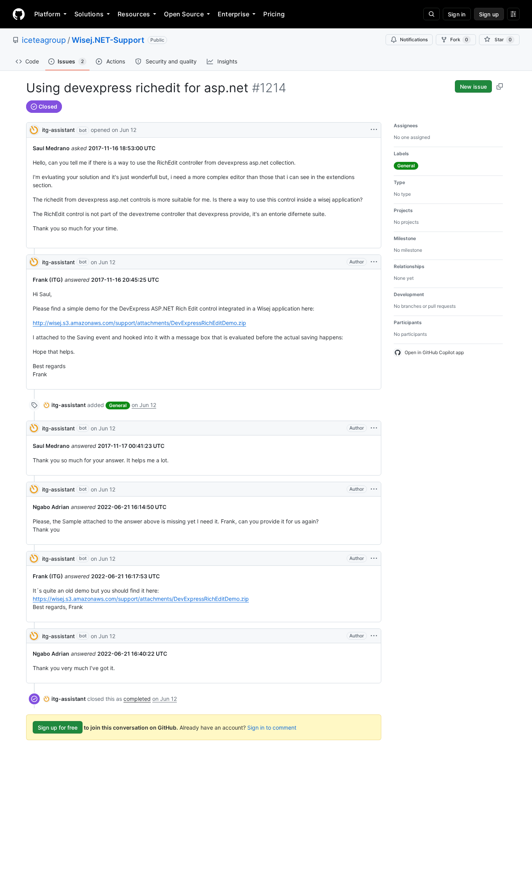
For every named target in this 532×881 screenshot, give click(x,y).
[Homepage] (18, 14)
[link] (65, 405)
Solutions (89, 14)
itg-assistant (58, 129)
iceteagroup (44, 40)
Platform (47, 14)
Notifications (414, 39)
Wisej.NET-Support (108, 40)
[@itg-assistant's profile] (34, 129)
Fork (459, 39)
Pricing (274, 14)
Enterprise (233, 14)
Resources (134, 14)
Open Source (184, 14)
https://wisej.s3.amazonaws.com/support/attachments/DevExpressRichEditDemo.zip (141, 598)
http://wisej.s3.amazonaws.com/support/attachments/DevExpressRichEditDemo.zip (139, 322)
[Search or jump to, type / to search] (431, 14)
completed (137, 698)
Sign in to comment (271, 727)
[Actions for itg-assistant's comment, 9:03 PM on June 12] (373, 261)
